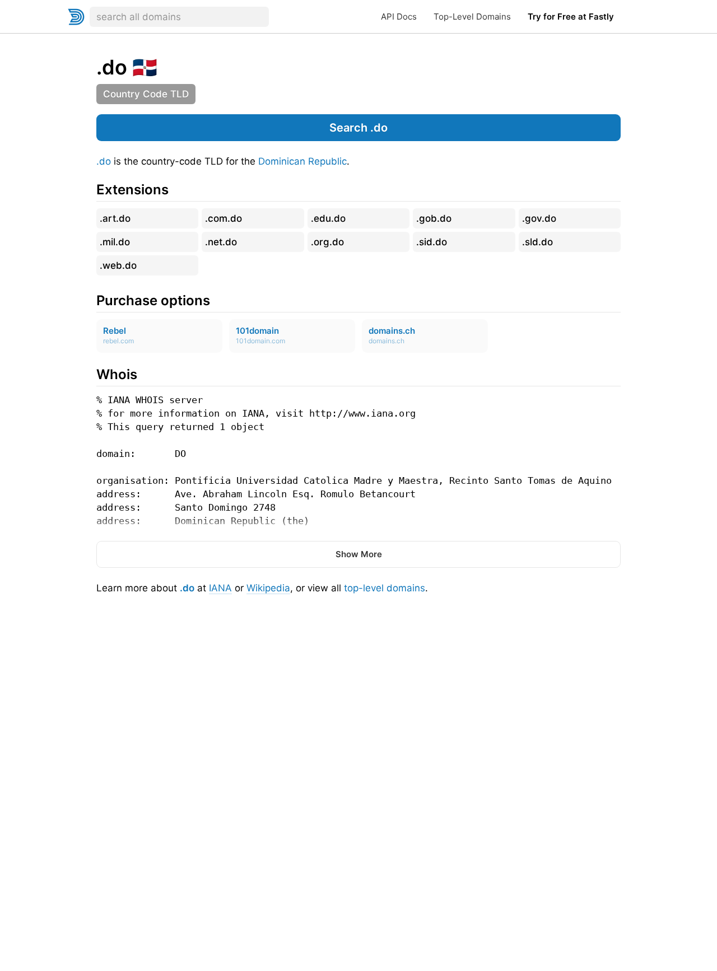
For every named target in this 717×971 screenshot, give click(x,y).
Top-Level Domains (472, 16)
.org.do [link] (327, 242)
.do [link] (111, 67)
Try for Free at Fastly (571, 16)
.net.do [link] (221, 242)
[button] (358, 127)
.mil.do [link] (115, 242)
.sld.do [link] (537, 242)
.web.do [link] (118, 265)
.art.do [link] (115, 218)
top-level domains (384, 588)
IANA (220, 588)
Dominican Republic (302, 161)
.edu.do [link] (328, 218)
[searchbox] (179, 17)
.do (103, 161)
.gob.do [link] (433, 218)
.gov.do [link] (539, 218)
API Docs (399, 16)
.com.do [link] (223, 218)
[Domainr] (76, 16)
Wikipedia (268, 588)
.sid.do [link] (431, 242)
